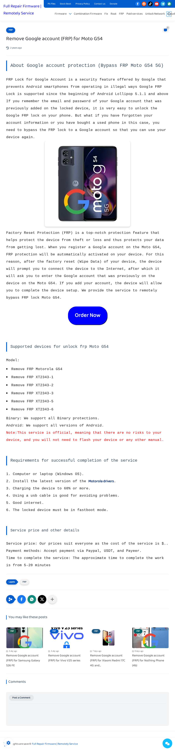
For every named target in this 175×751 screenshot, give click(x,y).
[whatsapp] (169, 4)
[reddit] (144, 4)
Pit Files (51, 4)
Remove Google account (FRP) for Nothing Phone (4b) (148, 660)
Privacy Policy (83, 4)
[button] (21, 599)
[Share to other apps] (52, 599)
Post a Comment (21, 698)
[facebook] (137, 4)
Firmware (61, 13)
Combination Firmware (88, 13)
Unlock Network (155, 13)
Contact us (99, 4)
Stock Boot (65, 4)
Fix (106, 13)
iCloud (171, 13)
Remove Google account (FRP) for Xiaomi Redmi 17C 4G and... (107, 660)
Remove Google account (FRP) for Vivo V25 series (64, 658)
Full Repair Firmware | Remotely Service (22, 10)
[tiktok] (150, 4)
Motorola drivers (101, 481)
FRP (121, 13)
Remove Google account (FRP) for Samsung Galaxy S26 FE (23, 660)
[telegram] (163, 4)
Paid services (134, 13)
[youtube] (156, 4)
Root (113, 13)
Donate (113, 4)
